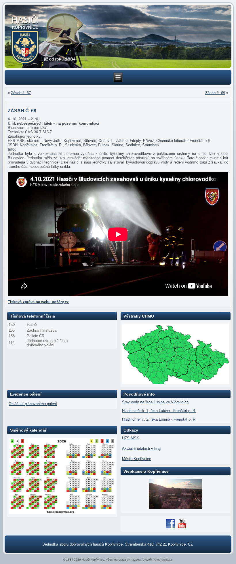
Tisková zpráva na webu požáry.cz (38, 302)
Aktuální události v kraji (141, 448)
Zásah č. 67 (21, 93)
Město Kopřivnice (136, 459)
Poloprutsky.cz (162, 559)
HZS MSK (130, 438)
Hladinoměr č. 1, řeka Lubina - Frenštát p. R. (159, 411)
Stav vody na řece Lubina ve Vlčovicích (155, 402)
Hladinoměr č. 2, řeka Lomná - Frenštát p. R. (159, 419)
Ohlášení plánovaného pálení (33, 404)
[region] (118, 36)
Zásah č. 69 (215, 93)
